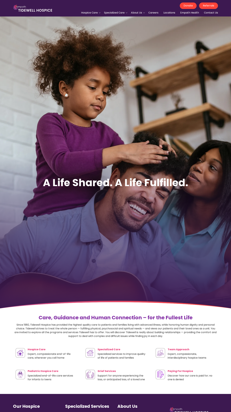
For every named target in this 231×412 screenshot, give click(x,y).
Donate (188, 5)
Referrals (208, 5)
